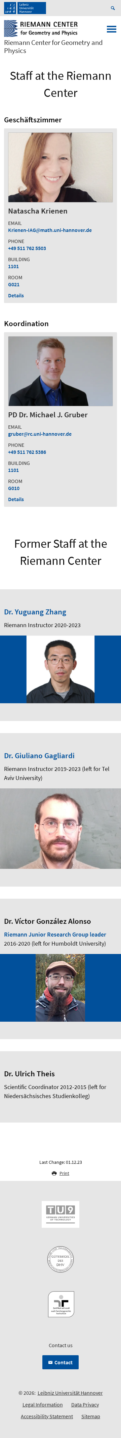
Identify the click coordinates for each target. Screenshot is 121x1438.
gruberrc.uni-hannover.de (40, 433)
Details (16, 295)
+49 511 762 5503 (27, 248)
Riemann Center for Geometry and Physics (53, 47)
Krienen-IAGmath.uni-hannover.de (50, 230)
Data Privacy (85, 1404)
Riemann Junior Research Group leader (55, 934)
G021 (13, 284)
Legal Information (43, 1404)
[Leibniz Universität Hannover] (25, 8)
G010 (13, 488)
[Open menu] (111, 31)
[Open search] (114, 8)
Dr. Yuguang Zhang (35, 611)
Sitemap (90, 1416)
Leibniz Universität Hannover (70, 1392)
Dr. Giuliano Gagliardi (39, 755)
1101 (13, 266)
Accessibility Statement (47, 1416)
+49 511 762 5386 (27, 451)
